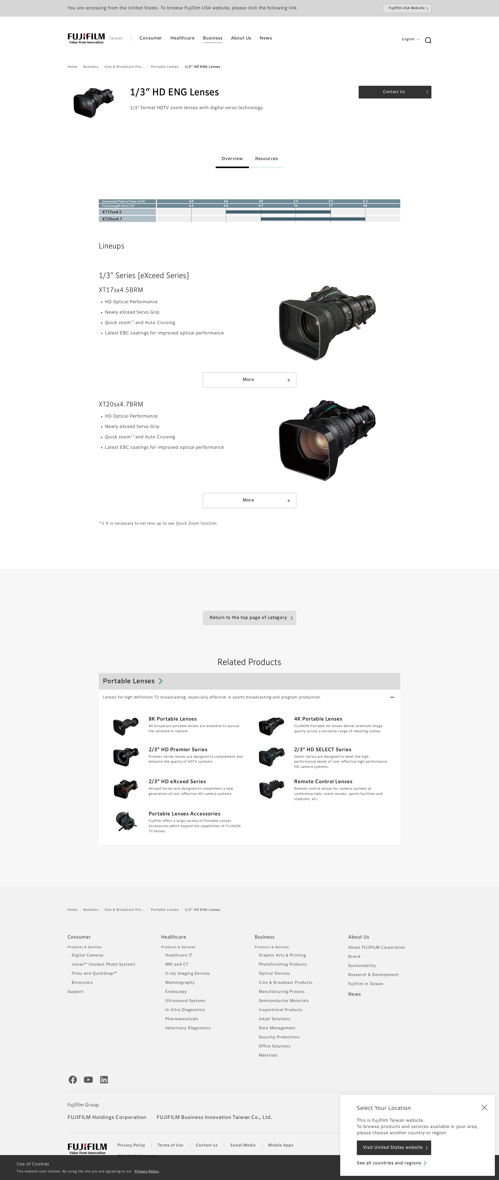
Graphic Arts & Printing (282, 955)
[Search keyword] (428, 40)
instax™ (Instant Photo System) (103, 964)
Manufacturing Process (282, 992)
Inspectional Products (281, 1010)
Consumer (79, 937)
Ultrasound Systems (185, 1001)
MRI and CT (176, 964)
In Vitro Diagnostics (185, 1010)
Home (72, 67)
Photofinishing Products (283, 964)
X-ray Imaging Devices (187, 973)
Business (91, 67)
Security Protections (279, 1037)
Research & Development (373, 975)
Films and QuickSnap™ (94, 973)
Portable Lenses (165, 67)
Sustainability (362, 966)
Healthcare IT (178, 955)
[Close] (484, 1107)
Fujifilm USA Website (407, 8)
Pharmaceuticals (181, 1019)
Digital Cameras (88, 955)
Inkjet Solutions (274, 1019)
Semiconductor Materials (284, 1001)
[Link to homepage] (86, 38)
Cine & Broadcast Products (286, 983)
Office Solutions (275, 1046)
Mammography (180, 983)
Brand (354, 957)
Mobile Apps (280, 1145)
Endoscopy (176, 992)
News (354, 994)
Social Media (243, 1145)
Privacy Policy (131, 1145)
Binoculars (82, 983)
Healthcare (173, 937)
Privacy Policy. (147, 1171)
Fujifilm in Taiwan (366, 984)
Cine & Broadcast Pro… (124, 67)
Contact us (207, 1145)
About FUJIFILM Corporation (376, 948)
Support (76, 992)
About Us (358, 937)
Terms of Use (170, 1145)
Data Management (277, 1028)
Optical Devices (274, 973)
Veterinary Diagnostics (188, 1028)
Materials (268, 1055)
